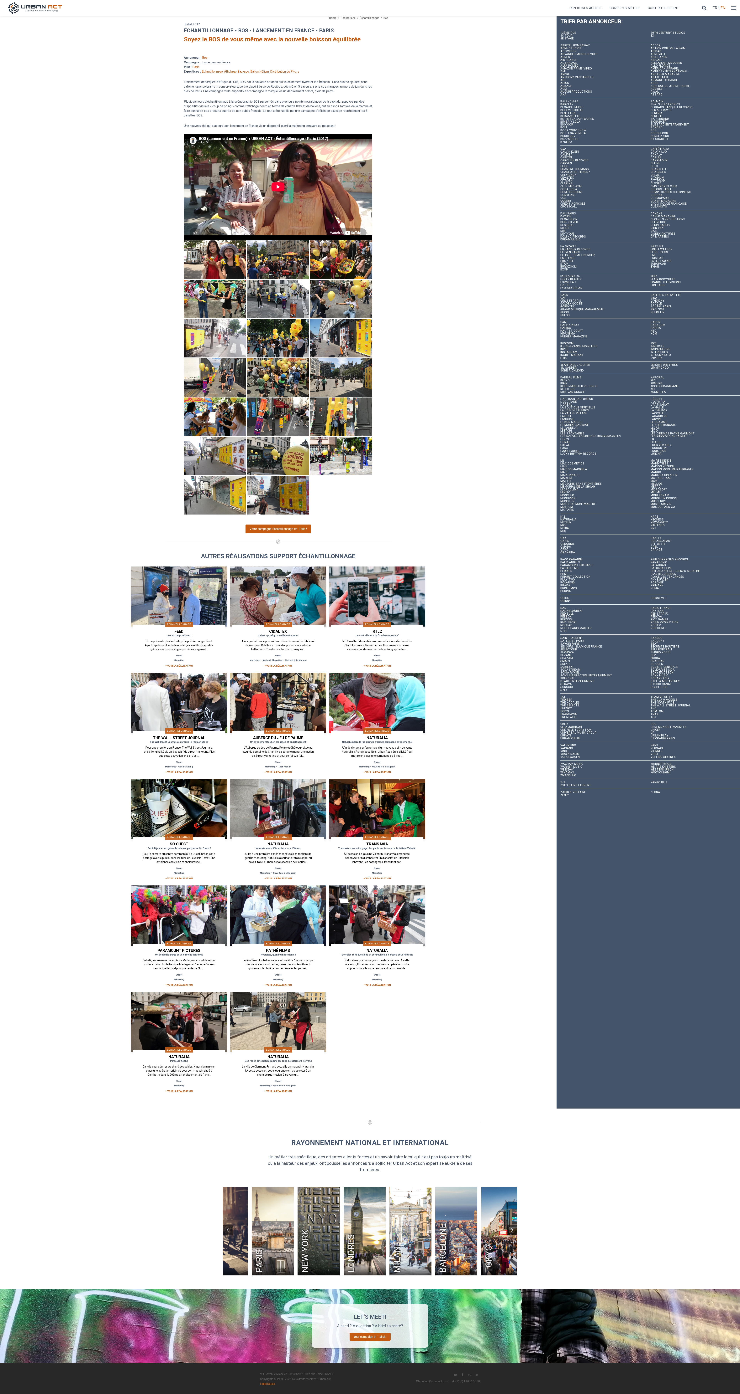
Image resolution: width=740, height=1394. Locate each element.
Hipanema (567, 333)
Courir (565, 200)
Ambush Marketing (272, 660)
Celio (564, 166)
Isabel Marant (572, 355)
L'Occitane (568, 401)
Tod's (564, 711)
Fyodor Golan (571, 288)
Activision (568, 51)
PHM (563, 573)
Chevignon (568, 174)
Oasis (564, 541)
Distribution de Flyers (284, 71)
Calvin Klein (569, 151)
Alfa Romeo (569, 65)
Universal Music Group (578, 732)
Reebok (566, 616)
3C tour (566, 35)
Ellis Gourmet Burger (577, 255)
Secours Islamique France (581, 646)
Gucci (564, 312)
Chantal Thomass (574, 169)
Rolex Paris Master (576, 628)
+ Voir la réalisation (179, 665)
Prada (565, 585)
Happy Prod (569, 325)
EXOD (564, 269)
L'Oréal (566, 404)
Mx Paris (567, 509)
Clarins (566, 183)
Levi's (564, 439)
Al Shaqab (568, 62)
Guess (565, 315)
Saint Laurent (571, 638)
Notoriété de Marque (296, 660)
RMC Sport (568, 622)
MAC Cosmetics (572, 463)
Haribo (565, 327)
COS (563, 198)
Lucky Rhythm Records (578, 453)
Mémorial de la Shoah (577, 486)
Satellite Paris (572, 640)
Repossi (566, 619)
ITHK (563, 357)
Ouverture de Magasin (383, 767)
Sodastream (570, 669)
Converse (568, 195)
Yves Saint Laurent (575, 785)
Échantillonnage (369, 17)
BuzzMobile (569, 139)
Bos (385, 17)
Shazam (566, 658)
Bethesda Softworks (577, 118)
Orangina (567, 552)
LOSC (564, 448)
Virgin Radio (569, 754)
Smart (565, 661)
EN (723, 8)
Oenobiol (567, 543)
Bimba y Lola (570, 121)
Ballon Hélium (259, 71)
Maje (564, 472)
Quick (564, 598)
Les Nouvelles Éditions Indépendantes (590, 436)
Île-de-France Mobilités (579, 346)
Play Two (567, 579)
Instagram (568, 352)
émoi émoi (567, 258)
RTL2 (563, 631)
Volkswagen (570, 757)
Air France (568, 60)
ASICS (564, 83)
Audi (563, 88)
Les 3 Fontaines (572, 433)
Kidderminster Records (578, 386)
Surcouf (567, 687)
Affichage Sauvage (236, 71)
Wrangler (568, 775)
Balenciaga (569, 101)
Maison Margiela (573, 469)
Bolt (564, 127)
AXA (563, 94)
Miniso (565, 492)
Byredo (566, 142)
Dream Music (570, 239)
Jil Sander (568, 367)
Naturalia (568, 519)
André (565, 74)
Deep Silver (569, 222)
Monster (567, 501)
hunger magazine (574, 336)
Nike (563, 525)
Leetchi (566, 430)
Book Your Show (573, 130)
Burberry (568, 136)
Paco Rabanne (571, 559)
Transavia (568, 714)
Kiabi (564, 383)
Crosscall (568, 206)
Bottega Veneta (573, 133)
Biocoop (566, 124)
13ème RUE (568, 32)
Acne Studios (570, 48)
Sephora (567, 652)
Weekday (567, 769)
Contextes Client (663, 8)
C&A (563, 148)
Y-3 (562, 782)
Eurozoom (568, 266)
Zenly (564, 795)
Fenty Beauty (571, 279)
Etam (564, 263)
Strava (566, 684)
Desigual (567, 225)
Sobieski (566, 666)
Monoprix (568, 498)
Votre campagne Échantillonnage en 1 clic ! (278, 529)
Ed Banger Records (575, 249)
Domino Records (573, 236)
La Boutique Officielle (577, 407)
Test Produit (284, 767)
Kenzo (565, 380)
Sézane (566, 655)
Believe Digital (571, 110)
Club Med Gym (571, 186)
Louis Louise (569, 450)
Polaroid (567, 582)
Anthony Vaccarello (577, 77)
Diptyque (567, 233)
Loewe (565, 445)
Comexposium (571, 192)
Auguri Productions (576, 91)
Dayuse (566, 216)
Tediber (566, 699)
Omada (565, 546)
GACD (564, 295)
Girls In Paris (570, 300)
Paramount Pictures (577, 565)
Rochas (566, 625)
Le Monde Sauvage (574, 424)
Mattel (566, 480)
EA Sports (568, 246)
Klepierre (567, 389)
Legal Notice (267, 1383)
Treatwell (568, 717)
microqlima (569, 489)
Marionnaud (570, 475)
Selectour (568, 649)
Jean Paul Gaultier (575, 364)
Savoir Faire (570, 643)
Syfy (564, 690)
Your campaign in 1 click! (370, 1337)
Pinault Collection (575, 576)
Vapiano (566, 748)
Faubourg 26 (570, 276)
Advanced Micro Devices (579, 54)
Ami (563, 71)
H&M (563, 322)
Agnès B (566, 57)
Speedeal (567, 678)
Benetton (568, 113)
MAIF (563, 466)
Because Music (572, 107)
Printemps (568, 588)
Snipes (565, 664)
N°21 (563, 516)
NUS (563, 531)
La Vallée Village (574, 413)
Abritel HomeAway (575, 45)
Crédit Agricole (572, 203)
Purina (565, 591)
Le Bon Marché (571, 422)
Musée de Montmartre (578, 504)
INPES (564, 349)
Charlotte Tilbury (575, 172)
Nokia (564, 528)
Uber (564, 724)
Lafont (566, 416)
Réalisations (348, 17)
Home (332, 17)
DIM (563, 230)
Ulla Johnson (571, 726)
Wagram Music (571, 763)
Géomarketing (185, 767)
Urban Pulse (570, 738)
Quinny (565, 601)
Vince (564, 751)
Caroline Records (574, 160)
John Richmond (572, 370)
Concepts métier (625, 8)
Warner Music (571, 766)
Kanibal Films (571, 377)
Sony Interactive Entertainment (586, 675)
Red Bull (567, 613)
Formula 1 (568, 282)
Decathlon (568, 219)
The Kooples (570, 702)
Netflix (566, 522)
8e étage (567, 38)
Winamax (567, 772)
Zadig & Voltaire (573, 792)
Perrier (566, 571)
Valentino (568, 745)
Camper (566, 154)
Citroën (566, 180)
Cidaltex (567, 177)
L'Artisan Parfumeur (576, 398)
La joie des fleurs (574, 410)
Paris (195, 67)
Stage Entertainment (577, 681)
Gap (563, 297)
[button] (228, 1230)
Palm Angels (570, 562)
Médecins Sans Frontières (581, 483)
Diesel (565, 228)
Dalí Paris (568, 213)
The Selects (569, 705)
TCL (563, 696)
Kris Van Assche (573, 392)
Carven (566, 163)
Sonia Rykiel (570, 672)
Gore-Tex (567, 306)
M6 (562, 460)
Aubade (566, 86)
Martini (566, 478)
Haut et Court (571, 330)
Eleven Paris (570, 252)
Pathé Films (569, 568)
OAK (563, 538)
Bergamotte (570, 116)
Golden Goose (571, 303)
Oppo (564, 549)
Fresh (564, 285)
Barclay (567, 104)
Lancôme (567, 419)
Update (566, 735)
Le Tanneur (569, 427)
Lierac (565, 442)
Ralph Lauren (571, 610)
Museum (566, 506)
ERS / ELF (567, 260)
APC (563, 80)
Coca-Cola (568, 189)
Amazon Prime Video (576, 68)
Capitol (566, 157)
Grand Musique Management (582, 309)
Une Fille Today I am (575, 729)
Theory (566, 708)
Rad (563, 608)
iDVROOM (567, 343)
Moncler (567, 495)
